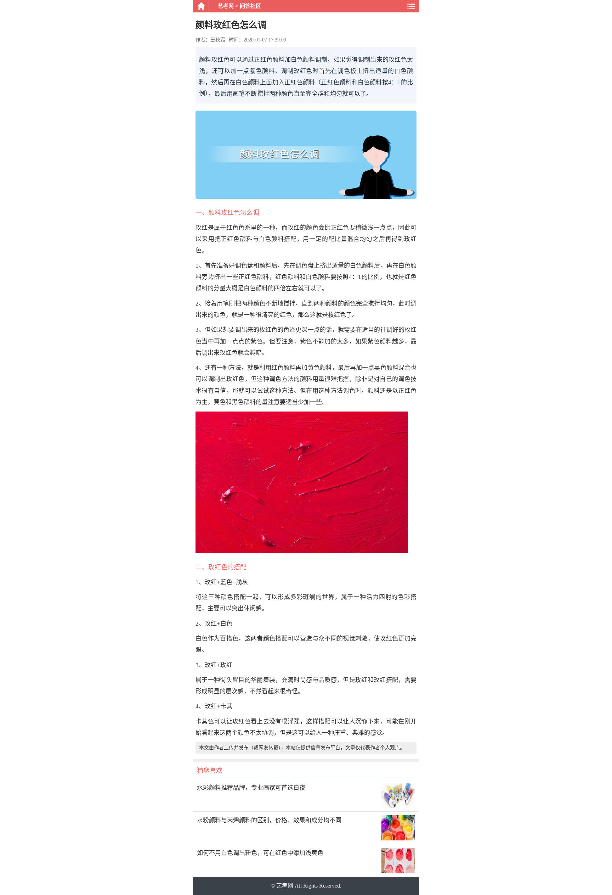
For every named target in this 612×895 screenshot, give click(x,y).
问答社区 (250, 6)
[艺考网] (201, 6)
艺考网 (226, 6)
